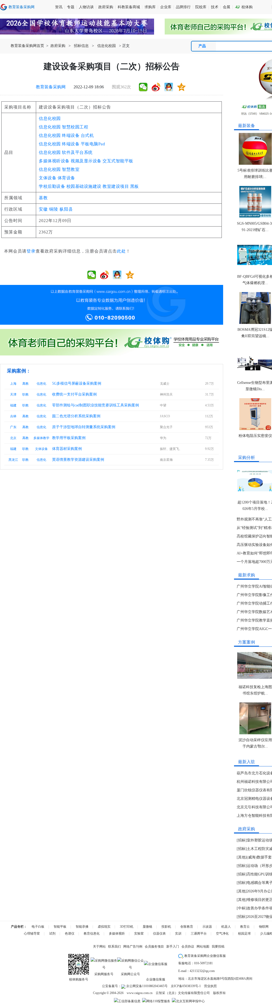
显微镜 (147, 926)
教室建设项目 (116, 186)
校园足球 (244, 933)
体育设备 (66, 178)
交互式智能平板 (118, 161)
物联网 (264, 926)
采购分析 (246, 457)
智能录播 (82, 926)
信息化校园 (106, 46)
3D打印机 (126, 926)
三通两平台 (199, 933)
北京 (13, 438)
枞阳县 (66, 209)
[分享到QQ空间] (181, 87)
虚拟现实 (104, 926)
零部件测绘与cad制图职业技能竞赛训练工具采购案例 (95, 405)
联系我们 (114, 946)
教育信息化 (92, 933)
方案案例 (246, 642)
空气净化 (222, 933)
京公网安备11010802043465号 (146, 986)
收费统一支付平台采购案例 (74, 394)
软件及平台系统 (77, 152)
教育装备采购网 (51, 87)
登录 (31, 251)
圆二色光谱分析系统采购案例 (76, 416)
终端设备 (70, 135)
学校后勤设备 (52, 186)
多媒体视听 (117, 933)
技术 (214, 7)
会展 (226, 7)
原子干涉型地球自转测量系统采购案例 (83, 427)
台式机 (87, 135)
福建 (13, 405)
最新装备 (246, 125)
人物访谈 (86, 7)
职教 (25, 394)
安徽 (43, 209)
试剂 (52, 933)
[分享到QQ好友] (168, 87)
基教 (43, 198)
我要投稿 (218, 946)
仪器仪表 (159, 933)
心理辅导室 (32, 933)
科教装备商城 (129, 7)
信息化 (41, 383)
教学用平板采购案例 (69, 438)
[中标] (242, 908)
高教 (25, 383)
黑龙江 (13, 460)
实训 (178, 933)
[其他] (242, 857)
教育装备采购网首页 (27, 46)
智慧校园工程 (75, 127)
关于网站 (99, 946)
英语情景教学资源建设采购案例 (78, 460)
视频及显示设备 (86, 161)
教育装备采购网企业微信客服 (205, 956)
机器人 (226, 926)
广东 (13, 427)
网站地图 (203, 946)
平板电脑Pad (93, 144)
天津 (13, 394)
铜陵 (53, 209)
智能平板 (60, 926)
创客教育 (186, 926)
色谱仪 (69, 933)
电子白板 (38, 926)
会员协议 (187, 946)
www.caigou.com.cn (139, 993)
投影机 (166, 926)
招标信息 (81, 46)
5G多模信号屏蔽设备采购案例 (76, 383)
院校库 (200, 7)
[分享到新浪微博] (156, 87)
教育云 (245, 926)
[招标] (242, 840)
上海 (13, 383)
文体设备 (47, 178)
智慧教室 (70, 169)
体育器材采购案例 (67, 449)
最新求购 (246, 575)
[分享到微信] (143, 87)
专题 (70, 7)
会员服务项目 (154, 946)
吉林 (13, 416)
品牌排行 (183, 7)
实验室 (139, 933)
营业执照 (210, 986)
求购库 (150, 7)
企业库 (165, 7)
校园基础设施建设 (83, 186)
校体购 (244, 7)
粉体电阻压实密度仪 (255, 436)
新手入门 (172, 946)
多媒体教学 (41, 438)
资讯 (58, 7)
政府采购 (105, 7)
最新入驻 (246, 761)
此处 (121, 251)
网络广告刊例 (132, 946)
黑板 (134, 186)
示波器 (207, 926)
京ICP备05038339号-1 (186, 986)
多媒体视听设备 (54, 161)
